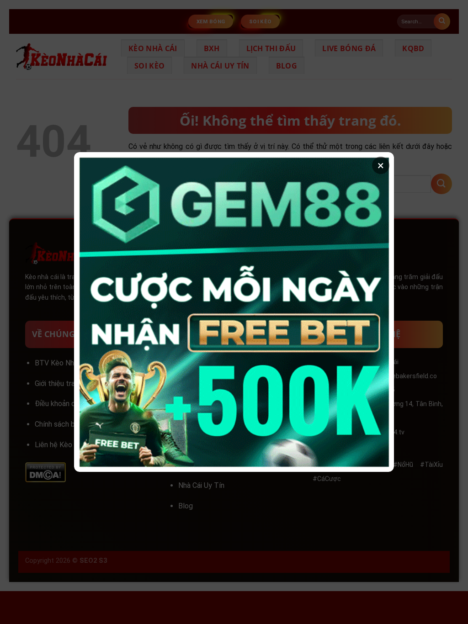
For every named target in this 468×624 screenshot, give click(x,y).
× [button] (381, 165)
